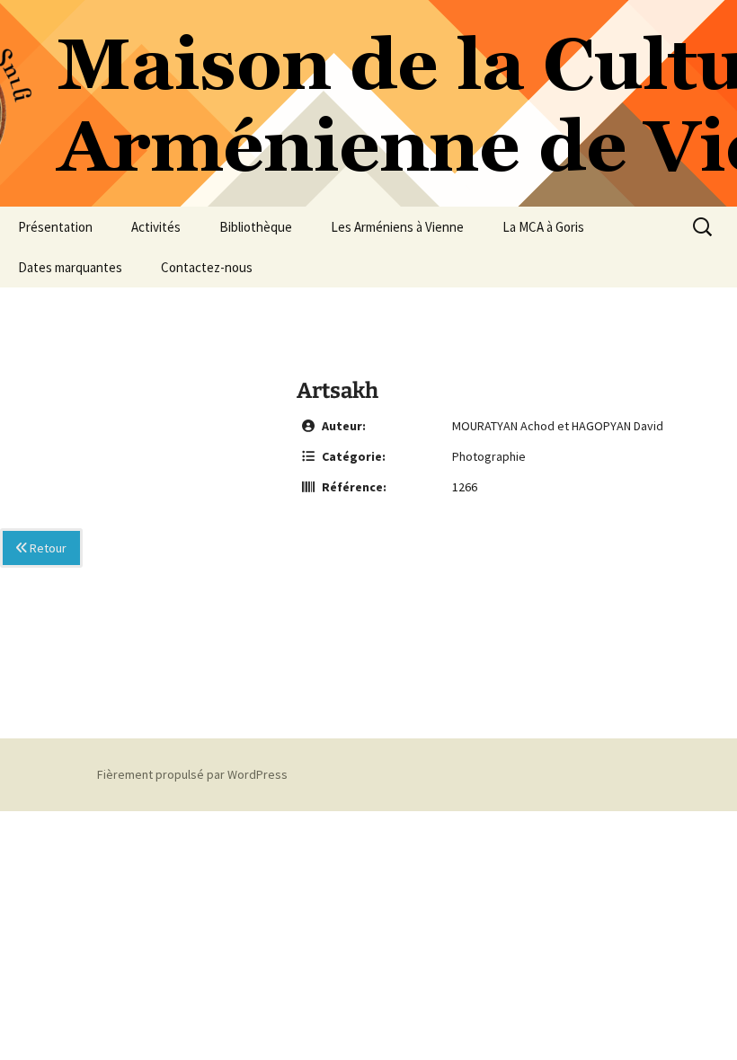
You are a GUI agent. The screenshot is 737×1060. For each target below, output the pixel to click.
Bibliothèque (255, 226)
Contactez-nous (207, 267)
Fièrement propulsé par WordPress (192, 774)
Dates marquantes (70, 267)
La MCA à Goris (543, 226)
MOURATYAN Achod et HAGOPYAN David (557, 426)
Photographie (489, 456)
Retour (47, 548)
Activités (156, 226)
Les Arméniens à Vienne (397, 226)
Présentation (55, 226)
